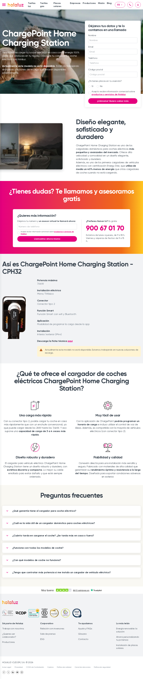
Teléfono (92, 58)
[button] (4, 4)
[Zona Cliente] (138, 5)
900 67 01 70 (105, 228)
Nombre (92, 35)
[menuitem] (33, 5)
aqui (70, 341)
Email (90, 46)
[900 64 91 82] (130, 5)
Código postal (95, 69)
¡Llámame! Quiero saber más (113, 101)
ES (118, 4)
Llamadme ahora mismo (47, 238)
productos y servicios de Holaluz (109, 94)
